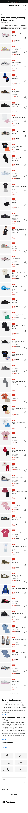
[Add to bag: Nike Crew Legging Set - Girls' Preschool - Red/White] (25, 470)
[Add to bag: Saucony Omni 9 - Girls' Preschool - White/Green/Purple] (25, 686)
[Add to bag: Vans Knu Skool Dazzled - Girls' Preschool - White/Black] (25, 347)
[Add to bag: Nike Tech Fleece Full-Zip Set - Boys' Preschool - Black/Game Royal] (25, 81)
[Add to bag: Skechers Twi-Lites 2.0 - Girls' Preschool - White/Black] (25, 617)
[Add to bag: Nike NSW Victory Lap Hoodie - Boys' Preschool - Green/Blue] (25, 593)
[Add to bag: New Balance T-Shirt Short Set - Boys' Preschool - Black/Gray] (25, 191)
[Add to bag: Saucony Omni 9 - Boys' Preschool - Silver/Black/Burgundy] (25, 671)
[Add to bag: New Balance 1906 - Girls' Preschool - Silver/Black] (25, 67)
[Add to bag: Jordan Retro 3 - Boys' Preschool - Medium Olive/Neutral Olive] (25, 565)
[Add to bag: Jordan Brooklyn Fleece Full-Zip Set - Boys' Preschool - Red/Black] (25, 455)
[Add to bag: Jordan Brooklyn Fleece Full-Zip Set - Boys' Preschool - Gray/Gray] (25, 387)
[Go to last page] (26, 694)
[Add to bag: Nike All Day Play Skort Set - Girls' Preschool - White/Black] (25, 205)
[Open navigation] (3, 5)
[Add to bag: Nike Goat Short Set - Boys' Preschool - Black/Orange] (25, 151)
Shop (4, 779)
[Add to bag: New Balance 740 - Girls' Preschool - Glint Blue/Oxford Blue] (25, 176)
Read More (4, 714)
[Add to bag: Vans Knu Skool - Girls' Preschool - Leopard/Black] (25, 97)
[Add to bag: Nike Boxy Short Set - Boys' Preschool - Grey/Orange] (25, 401)
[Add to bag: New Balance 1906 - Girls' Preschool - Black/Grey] (25, 371)
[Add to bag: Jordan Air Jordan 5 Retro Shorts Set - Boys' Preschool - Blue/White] (25, 428)
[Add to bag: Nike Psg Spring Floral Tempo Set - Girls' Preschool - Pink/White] (25, 510)
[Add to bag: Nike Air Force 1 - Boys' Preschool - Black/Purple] (25, 219)
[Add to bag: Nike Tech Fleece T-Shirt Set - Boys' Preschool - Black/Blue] (25, 632)
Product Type (17, 28)
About (4, 775)
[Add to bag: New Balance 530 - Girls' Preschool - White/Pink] (25, 38)
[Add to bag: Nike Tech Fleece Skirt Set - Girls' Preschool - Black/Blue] (25, 657)
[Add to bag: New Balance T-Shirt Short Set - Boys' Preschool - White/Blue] (25, 551)
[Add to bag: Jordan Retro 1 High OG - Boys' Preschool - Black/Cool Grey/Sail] (25, 481)
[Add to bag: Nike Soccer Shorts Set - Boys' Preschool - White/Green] (25, 319)
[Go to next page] (22, 694)
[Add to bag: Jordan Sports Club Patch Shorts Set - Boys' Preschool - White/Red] (25, 360)
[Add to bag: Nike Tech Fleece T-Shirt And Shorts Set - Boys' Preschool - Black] (25, 331)
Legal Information (6, 782)
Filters (4, 28)
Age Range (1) (9, 28)
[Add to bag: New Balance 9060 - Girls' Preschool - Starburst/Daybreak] (25, 52)
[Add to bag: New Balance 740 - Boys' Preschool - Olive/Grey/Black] (25, 522)
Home (2, 14)
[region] (14, 1)
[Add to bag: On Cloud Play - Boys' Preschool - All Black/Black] (25, 307)
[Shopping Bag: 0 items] (25, 5)
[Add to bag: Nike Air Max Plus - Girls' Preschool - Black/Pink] (25, 606)
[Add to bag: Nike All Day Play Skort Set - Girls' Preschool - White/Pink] (25, 122)
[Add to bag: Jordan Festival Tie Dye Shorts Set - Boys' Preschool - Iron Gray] (25, 276)
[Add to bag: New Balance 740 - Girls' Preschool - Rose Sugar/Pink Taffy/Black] (25, 262)
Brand (24, 28)
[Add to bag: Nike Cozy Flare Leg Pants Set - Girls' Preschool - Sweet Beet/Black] (25, 498)
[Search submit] (25, 9)
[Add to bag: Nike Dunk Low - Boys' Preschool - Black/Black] (25, 107)
